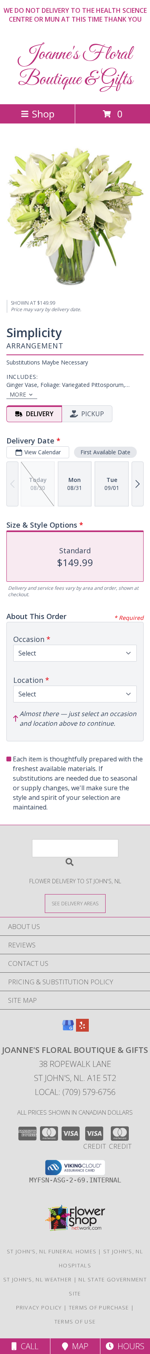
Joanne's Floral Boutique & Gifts (75, 67)
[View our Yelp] (82, 1029)
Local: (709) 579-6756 (75, 1092)
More (18, 394)
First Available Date (105, 452)
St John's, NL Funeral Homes (51, 1251)
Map (78, 1346)
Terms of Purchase (99, 1307)
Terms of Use (75, 1321)
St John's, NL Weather (37, 1279)
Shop (43, 113)
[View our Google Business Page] (68, 1029)
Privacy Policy (39, 1307)
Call (27, 1346)
